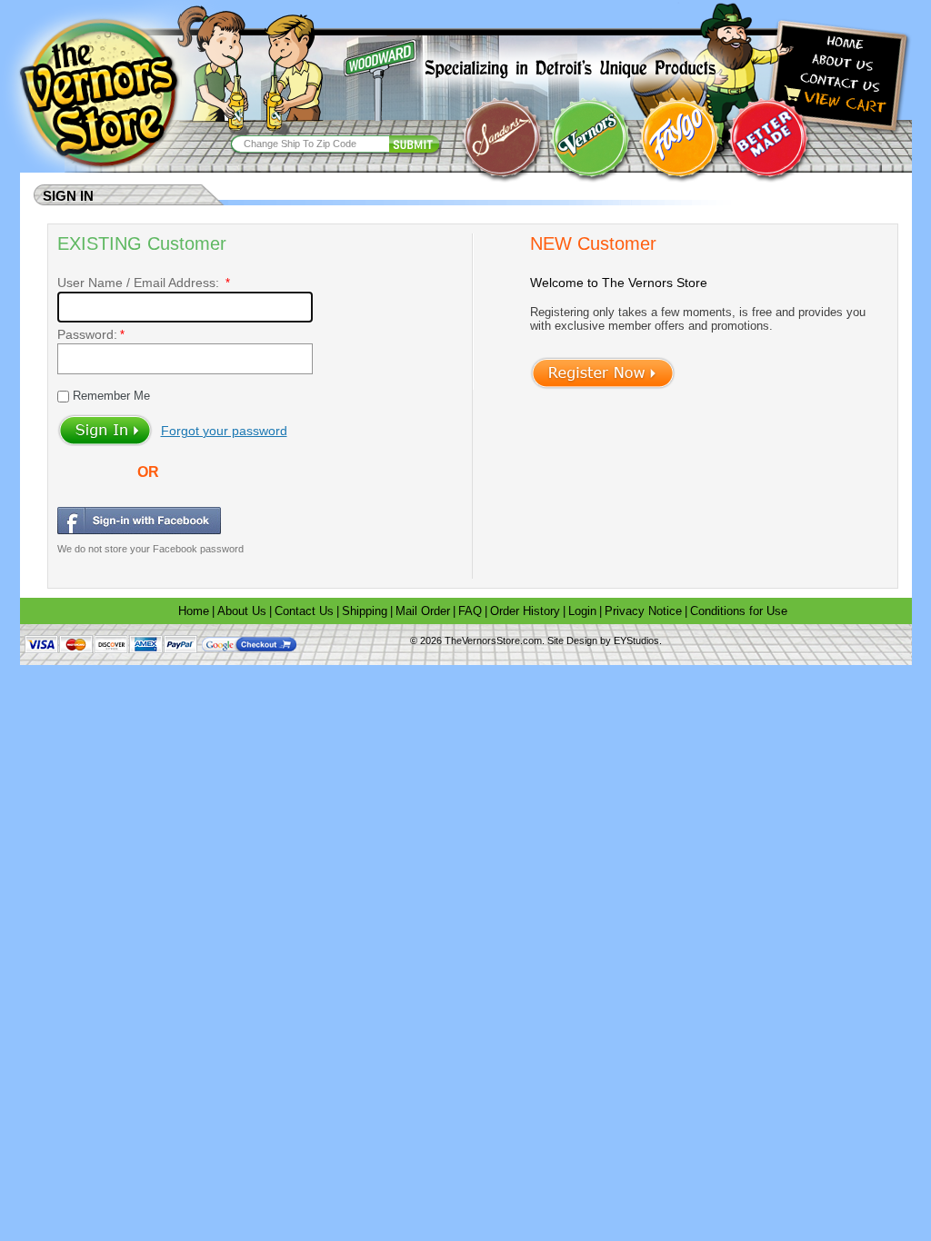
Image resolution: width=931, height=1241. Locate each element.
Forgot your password (224, 430)
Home (193, 611)
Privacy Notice (643, 611)
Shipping (364, 611)
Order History (525, 611)
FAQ (470, 611)
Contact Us (304, 611)
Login (582, 611)
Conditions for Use (738, 611)
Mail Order (422, 611)
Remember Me (109, 395)
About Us (241, 611)
